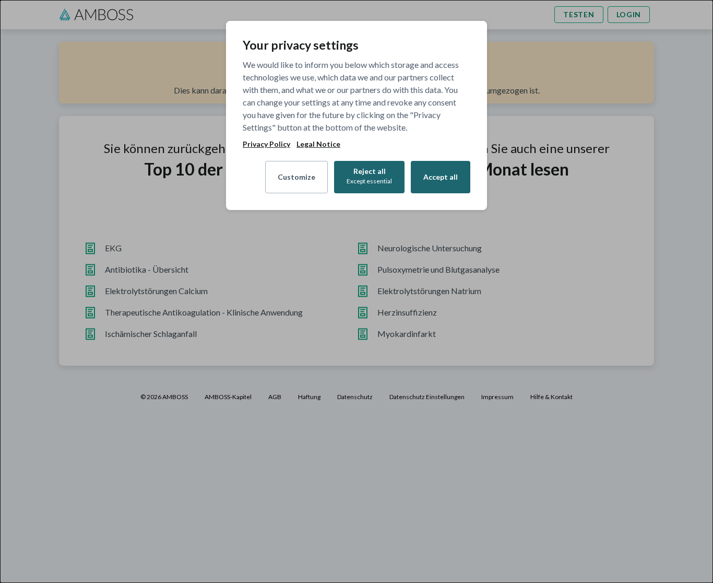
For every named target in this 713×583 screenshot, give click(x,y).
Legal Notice (318, 144)
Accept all (440, 176)
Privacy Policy (266, 144)
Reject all (369, 176)
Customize (296, 176)
